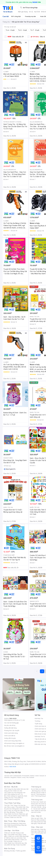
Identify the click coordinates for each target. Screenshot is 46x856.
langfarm (13, 777)
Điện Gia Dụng (9, 848)
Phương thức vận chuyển (11, 730)
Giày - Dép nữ (36, 816)
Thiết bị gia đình (21, 851)
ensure (42, 776)
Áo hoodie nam (39, 805)
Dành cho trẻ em (13, 814)
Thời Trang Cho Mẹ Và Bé (12, 789)
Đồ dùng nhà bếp (9, 851)
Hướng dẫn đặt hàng (10, 728)
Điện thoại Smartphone (11, 823)
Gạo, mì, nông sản (14, 810)
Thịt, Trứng (13, 805)
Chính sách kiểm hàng (11, 733)
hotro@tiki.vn (20, 743)
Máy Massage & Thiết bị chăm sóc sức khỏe (16, 837)
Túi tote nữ (42, 842)
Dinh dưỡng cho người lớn (15, 796)
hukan (19, 777)
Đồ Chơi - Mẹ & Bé (11, 787)
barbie (32, 776)
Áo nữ (33, 789)
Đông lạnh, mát (17, 809)
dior (11, 776)
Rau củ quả (10, 807)
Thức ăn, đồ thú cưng (14, 815)
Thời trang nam (36, 800)
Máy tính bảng (12, 827)
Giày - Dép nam (37, 827)
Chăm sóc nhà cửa (16, 817)
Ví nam (33, 848)
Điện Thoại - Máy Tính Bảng (14, 821)
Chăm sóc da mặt (9, 833)
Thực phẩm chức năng (14, 834)
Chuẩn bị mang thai (14, 799)
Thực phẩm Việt (20, 807)
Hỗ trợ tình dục (19, 843)
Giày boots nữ (38, 821)
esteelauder (17, 776)
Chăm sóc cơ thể (13, 836)
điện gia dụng (23, 12)
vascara (6, 776)
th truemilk (25, 776)
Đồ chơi (23, 789)
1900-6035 (12, 718)
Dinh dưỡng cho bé (14, 794)
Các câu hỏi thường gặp (11, 723)
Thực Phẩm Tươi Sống (12, 803)
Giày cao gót (35, 818)
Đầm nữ (38, 789)
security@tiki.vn (19, 746)
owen (37, 776)
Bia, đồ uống (11, 812)
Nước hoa (11, 843)
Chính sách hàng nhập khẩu (12, 741)
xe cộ (31, 12)
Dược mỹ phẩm (21, 845)
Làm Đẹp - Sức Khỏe (11, 830)
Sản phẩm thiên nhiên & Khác (15, 838)
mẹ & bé (37, 12)
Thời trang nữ (36, 787)
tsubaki (32, 777)
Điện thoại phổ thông (14, 825)
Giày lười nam (35, 829)
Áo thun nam (35, 802)
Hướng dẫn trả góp (10, 738)
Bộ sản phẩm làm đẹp (15, 844)
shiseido (7, 777)
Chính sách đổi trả (9, 735)
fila (27, 777)
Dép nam (41, 831)
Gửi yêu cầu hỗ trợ (9, 725)
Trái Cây (6, 805)
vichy (23, 777)
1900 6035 (12, 766)
